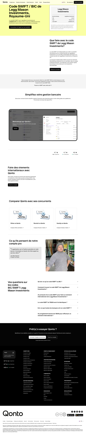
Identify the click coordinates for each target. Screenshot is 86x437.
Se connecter (70, 2)
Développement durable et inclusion (71, 377)
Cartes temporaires (27, 368)
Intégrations (25, 393)
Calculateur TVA (67, 353)
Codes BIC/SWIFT (67, 358)
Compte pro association (27, 363)
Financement (46, 353)
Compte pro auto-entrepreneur (29, 360)
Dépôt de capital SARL (48, 370)
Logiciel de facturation (27, 382)
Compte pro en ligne (27, 353)
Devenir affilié (66, 386)
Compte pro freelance (27, 361)
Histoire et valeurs (67, 373)
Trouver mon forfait (68, 366)
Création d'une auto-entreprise (49, 365)
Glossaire (45, 396)
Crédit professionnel (47, 356)
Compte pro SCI (26, 356)
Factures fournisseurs (27, 391)
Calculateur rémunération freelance (71, 356)
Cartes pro (25, 367)
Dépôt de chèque (26, 375)
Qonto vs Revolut (47, 377)
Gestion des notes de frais (28, 389)
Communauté (66, 375)
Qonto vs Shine (46, 375)
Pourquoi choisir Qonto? (68, 368)
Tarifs (5, 352)
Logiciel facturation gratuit (28, 384)
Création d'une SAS (47, 363)
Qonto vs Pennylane (47, 379)
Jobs (65, 372)
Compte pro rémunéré (27, 365)
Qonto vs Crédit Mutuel (48, 386)
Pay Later (45, 354)
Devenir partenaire (67, 384)
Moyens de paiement (27, 372)
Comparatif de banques (48, 387)
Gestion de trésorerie (27, 387)
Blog (44, 394)
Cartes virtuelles (26, 370)
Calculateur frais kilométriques (70, 354)
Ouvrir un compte (78, 2)
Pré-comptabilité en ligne (28, 386)
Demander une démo (68, 363)
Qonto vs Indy (46, 380)
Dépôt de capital (47, 366)
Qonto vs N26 (46, 384)
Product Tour (66, 365)
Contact (65, 370)
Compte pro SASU (26, 354)
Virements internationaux (28, 377)
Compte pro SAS (26, 358)
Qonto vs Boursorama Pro (48, 382)
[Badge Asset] (72, 412)
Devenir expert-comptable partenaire (71, 382)
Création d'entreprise (48, 361)
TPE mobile (25, 374)
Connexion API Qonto (68, 394)
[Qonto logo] (5, 2)
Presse (45, 398)
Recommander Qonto (68, 387)
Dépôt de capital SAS (48, 368)
